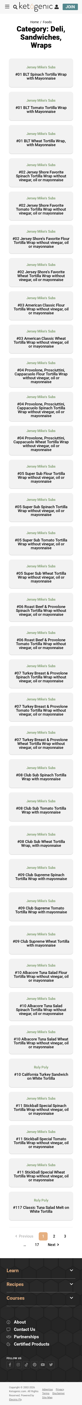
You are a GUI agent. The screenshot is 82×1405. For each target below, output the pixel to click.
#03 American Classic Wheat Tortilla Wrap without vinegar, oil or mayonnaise (41, 342)
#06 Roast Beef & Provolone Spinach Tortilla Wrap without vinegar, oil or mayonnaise (41, 611)
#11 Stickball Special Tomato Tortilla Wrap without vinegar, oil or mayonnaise (41, 1143)
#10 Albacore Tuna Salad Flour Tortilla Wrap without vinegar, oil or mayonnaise (41, 977)
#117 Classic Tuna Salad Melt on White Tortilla (41, 1210)
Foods (47, 22)
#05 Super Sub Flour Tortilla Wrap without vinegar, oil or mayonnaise (41, 478)
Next (52, 1245)
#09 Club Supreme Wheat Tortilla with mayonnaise (41, 943)
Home (34, 22)
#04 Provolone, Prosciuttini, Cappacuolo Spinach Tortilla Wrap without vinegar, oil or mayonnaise (41, 410)
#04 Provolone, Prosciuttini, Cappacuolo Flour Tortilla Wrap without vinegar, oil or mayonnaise (41, 376)
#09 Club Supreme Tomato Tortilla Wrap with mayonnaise (41, 910)
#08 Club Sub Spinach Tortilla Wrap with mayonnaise (41, 777)
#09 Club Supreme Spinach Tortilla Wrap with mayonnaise (41, 877)
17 (38, 1244)
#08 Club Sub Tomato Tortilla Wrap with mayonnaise (41, 810)
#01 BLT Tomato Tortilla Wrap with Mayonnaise (41, 110)
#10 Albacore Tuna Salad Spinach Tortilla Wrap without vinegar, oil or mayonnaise (41, 1010)
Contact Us (24, 1329)
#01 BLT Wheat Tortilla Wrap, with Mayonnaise (41, 143)
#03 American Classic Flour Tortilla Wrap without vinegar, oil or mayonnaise (41, 309)
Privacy (60, 1389)
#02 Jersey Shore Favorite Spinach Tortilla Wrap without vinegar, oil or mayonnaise (41, 176)
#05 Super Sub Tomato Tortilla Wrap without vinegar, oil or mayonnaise (41, 544)
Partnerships (26, 1337)
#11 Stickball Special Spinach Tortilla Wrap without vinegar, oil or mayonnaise (41, 1110)
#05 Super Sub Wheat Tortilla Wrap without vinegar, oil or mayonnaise (41, 577)
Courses (16, 1298)
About (20, 1322)
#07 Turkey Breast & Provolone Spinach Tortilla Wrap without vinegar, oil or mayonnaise (41, 677)
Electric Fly (15, 1399)
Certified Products (31, 1344)
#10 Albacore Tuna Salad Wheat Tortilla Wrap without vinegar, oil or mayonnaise (41, 1043)
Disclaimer (58, 1393)
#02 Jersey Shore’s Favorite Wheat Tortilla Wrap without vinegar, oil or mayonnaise (41, 276)
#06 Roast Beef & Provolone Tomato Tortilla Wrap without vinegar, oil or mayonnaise (41, 644)
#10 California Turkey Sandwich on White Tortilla (41, 1077)
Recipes (15, 1284)
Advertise (47, 1389)
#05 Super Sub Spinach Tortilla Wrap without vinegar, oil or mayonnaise (41, 511)
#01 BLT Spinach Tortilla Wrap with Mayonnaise (41, 76)
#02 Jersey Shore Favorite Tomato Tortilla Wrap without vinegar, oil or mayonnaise (41, 209)
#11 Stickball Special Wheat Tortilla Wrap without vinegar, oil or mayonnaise (41, 1176)
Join (70, 6)
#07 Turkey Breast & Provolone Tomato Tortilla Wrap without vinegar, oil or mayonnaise (41, 710)
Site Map (47, 1397)
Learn (13, 1270)
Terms (45, 1393)
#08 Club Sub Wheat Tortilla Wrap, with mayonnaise (41, 844)
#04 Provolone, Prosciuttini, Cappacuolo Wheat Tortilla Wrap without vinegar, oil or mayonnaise (41, 444)
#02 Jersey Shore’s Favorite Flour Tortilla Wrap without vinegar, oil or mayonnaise (41, 243)
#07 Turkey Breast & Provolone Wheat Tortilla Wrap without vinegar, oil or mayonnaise (41, 744)
